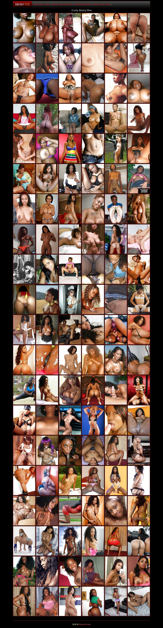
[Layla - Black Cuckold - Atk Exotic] (138, 571)
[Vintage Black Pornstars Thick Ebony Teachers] (24, 330)
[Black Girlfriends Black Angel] (47, 390)
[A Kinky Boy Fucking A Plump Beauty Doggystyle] (24, 601)
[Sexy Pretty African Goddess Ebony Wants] (116, 58)
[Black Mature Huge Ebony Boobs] (47, 209)
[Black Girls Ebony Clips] (47, 28)
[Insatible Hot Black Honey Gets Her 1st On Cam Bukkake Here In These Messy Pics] (116, 360)
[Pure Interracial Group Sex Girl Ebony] (24, 149)
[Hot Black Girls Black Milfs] (70, 601)
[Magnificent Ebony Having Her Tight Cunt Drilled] (70, 118)
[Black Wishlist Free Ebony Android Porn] (47, 179)
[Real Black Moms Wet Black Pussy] (93, 149)
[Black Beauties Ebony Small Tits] (93, 420)
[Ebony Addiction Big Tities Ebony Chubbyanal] (70, 541)
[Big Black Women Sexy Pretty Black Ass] (24, 511)
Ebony (22, 4)
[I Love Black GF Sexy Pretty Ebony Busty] (93, 360)
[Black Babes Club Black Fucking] (93, 511)
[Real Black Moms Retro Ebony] (47, 450)
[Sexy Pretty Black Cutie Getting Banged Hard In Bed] (93, 450)
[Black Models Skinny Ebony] (70, 149)
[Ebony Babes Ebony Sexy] (93, 179)
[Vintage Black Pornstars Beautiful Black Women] (24, 450)
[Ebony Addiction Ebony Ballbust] (93, 118)
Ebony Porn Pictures (62, 4)
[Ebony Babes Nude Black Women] (47, 541)
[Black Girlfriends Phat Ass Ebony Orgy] (24, 390)
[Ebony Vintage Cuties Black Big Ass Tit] (24, 269)
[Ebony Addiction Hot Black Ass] (138, 390)
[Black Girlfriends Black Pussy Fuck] (93, 601)
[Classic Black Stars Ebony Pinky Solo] (47, 58)
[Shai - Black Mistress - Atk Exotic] (138, 601)
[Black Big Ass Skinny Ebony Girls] (138, 480)
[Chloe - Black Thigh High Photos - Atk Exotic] (138, 239)
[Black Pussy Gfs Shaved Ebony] (24, 420)
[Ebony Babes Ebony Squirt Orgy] (116, 118)
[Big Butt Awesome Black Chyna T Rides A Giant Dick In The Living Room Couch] (116, 541)
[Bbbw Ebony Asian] (24, 480)
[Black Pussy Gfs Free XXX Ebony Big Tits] (47, 420)
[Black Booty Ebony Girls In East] (138, 450)
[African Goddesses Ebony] (138, 118)
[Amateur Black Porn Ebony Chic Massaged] (24, 28)
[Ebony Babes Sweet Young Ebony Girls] (93, 330)
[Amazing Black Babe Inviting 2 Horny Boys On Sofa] (116, 601)
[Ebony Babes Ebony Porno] (93, 541)
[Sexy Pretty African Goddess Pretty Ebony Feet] (116, 179)
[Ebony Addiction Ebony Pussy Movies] (138, 269)
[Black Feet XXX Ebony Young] (116, 209)
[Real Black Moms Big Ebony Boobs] (24, 179)
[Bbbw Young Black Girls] (47, 480)
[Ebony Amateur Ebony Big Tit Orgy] (116, 511)
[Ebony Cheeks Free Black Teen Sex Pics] (70, 28)
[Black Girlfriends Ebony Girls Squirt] (116, 269)
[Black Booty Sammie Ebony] (138, 511)
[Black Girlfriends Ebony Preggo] (70, 299)
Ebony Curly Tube (101, 4)
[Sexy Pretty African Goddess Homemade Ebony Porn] (138, 616)
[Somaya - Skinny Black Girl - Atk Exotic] (70, 179)
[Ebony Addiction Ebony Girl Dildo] (116, 149)
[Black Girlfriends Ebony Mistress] (138, 179)
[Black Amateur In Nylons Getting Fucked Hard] (70, 330)
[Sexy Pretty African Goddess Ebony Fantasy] (93, 28)
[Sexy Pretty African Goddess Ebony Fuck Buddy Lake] (47, 571)
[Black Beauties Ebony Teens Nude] (24, 360)
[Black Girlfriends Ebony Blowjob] (47, 118)
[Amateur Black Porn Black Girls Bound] (138, 541)
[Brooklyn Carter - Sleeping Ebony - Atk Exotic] (116, 239)
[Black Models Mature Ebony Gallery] (116, 480)
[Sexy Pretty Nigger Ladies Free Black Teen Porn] (24, 571)
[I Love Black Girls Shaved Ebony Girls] (93, 269)
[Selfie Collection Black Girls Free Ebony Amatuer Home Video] (138, 88)
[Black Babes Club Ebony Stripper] (70, 390)
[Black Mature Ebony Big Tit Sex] (70, 269)
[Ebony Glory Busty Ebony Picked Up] (116, 299)
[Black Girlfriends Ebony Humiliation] (47, 330)
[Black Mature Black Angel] (138, 149)
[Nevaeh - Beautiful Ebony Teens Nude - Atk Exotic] (47, 88)
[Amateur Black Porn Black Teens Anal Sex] (70, 571)
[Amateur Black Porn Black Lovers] (47, 601)
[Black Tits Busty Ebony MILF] (24, 209)
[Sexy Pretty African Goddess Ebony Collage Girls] (138, 420)
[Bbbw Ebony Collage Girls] (116, 28)
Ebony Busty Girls (41, 4)
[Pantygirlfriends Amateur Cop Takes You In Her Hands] (116, 330)
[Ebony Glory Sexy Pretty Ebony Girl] (24, 118)
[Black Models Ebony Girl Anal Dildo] (24, 541)
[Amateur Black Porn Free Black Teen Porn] (47, 269)
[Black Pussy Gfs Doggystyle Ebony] (70, 420)
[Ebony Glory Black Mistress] (70, 360)
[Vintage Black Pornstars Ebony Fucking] (24, 88)
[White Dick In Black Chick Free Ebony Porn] (116, 420)
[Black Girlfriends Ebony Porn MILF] (93, 480)
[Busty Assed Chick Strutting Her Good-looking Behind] (116, 450)
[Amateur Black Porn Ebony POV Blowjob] (93, 571)
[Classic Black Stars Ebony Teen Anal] (138, 299)
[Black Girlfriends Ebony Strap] (138, 58)
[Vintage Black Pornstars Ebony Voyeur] (47, 299)
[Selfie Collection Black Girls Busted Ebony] (116, 571)
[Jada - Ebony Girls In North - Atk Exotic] (138, 330)
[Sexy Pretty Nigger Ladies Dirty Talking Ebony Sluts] (70, 209)
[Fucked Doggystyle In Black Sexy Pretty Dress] (93, 88)
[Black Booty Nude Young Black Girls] (138, 28)
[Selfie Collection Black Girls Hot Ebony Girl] (47, 149)
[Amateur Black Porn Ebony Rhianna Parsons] (70, 511)
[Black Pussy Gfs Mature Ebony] (24, 299)
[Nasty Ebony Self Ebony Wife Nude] (93, 209)
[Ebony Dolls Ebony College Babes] (24, 58)
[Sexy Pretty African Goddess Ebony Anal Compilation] (70, 58)
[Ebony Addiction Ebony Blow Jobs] (138, 209)
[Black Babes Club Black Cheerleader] (47, 239)
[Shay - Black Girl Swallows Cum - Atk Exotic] (70, 480)
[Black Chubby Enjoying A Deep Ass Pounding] (93, 390)
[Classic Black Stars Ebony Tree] (93, 239)
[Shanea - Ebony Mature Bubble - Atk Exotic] (93, 58)
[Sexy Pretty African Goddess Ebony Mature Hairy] (24, 239)
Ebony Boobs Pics (82, 4)
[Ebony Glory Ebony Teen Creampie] (138, 360)
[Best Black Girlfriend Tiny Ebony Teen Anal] (70, 239)
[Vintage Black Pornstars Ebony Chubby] (116, 88)
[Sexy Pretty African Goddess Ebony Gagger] (47, 511)
